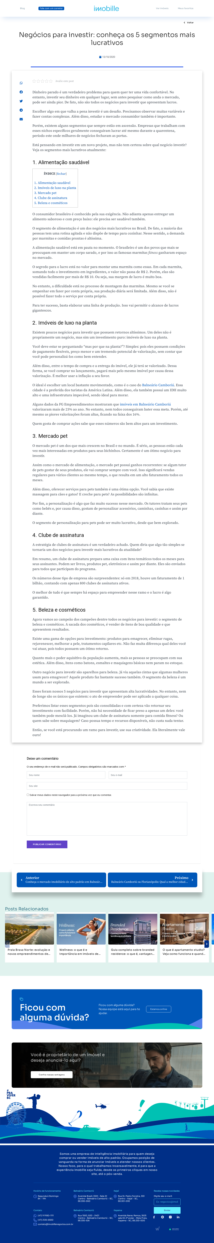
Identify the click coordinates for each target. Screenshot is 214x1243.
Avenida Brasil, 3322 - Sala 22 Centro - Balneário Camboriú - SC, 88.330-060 (95, 1198)
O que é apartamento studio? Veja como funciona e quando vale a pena (184, 952)
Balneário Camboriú (158, 385)
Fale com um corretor (51, 8)
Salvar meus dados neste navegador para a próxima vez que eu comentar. (71, 794)
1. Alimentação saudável (52, 183)
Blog (22, 8)
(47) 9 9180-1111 (46, 1215)
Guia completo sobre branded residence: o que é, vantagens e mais (132, 952)
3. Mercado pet (45, 193)
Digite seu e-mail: (163, 1196)
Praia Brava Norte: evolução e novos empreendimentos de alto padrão (29, 952)
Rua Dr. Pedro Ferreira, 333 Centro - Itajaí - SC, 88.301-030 (131, 1198)
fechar (61, 174)
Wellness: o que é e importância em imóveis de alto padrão (78, 952)
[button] (21, 83)
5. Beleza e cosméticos (51, 203)
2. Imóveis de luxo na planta (55, 188)
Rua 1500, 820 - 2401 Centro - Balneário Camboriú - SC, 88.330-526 (95, 1218)
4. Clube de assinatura (50, 198)
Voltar (190, 22)
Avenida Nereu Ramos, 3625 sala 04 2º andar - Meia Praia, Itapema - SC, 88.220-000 (132, 1218)
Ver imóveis (162, 8)
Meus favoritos (185, 8)
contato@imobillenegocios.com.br (55, 1224)
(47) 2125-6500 (45, 1220)
